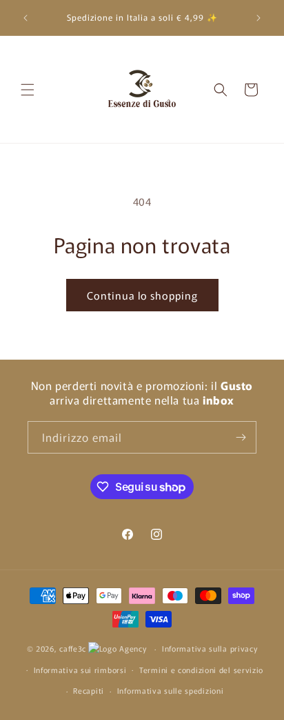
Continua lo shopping (142, 295)
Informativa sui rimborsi (80, 669)
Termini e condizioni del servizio (201, 669)
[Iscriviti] (240, 437)
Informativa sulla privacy (210, 648)
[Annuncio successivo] (258, 18)
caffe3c (72, 648)
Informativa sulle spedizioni (170, 690)
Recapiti (88, 690)
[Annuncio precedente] (25, 18)
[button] (27, 90)
